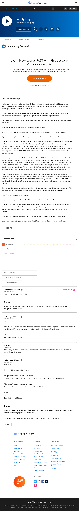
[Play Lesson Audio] (7, 21)
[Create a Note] (46, 29)
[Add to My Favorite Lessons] (41, 29)
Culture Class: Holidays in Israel (20, 9)
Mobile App (16, 465)
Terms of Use (71, 505)
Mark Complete (23, 29)
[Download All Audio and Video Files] (58, 29)
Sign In (9, 249)
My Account (54, 455)
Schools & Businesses (40, 465)
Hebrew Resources (19, 459)
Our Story (37, 448)
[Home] (38, 4)
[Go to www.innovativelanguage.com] (39, 501)
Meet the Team (38, 451)
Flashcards (16, 451)
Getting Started (55, 448)
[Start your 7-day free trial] (19, 482)
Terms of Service (59, 507)
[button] (76, 3)
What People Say (39, 454)
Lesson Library (5, 9)
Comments (40, 39)
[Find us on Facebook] (42, 481)
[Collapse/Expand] (39, 239)
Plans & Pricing (38, 456)
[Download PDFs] (52, 29)
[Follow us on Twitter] (35, 481)
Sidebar (74, 9)
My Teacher (17, 462)
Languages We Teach (40, 462)
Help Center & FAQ (57, 445)
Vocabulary (7, 39)
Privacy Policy (61, 505)
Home (15, 445)
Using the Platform (56, 458)
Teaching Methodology (58, 461)
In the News (37, 459)
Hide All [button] (9, 228)
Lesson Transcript (24, 39)
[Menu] (3, 3)
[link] (53, 9)
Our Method (37, 445)
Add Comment (12, 282)
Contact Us (54, 468)
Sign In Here (46, 85)
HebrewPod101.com (51, 505)
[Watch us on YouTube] (39, 481)
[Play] (4, 46)
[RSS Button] (3, 244)
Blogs (35, 468)
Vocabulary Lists (18, 454)
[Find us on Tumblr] (46, 481)
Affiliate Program (39, 470)
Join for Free (39, 78)
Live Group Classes (19, 456)
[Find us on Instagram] (35, 485)
